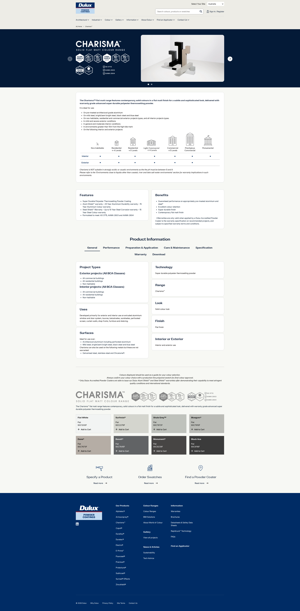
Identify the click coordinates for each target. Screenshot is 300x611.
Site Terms (121, 603)
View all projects (150, 537)
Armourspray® (122, 517)
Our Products (122, 505)
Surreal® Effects (123, 579)
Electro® (119, 545)
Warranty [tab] (141, 254)
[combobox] (179, 11)
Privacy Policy (107, 603)
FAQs (173, 536)
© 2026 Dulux (81, 603)
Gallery (146, 532)
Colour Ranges (150, 505)
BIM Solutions (149, 517)
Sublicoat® (120, 573)
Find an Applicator (180, 546)
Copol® (119, 528)
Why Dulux (94, 603)
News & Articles (151, 547)
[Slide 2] (151, 84)
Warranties (175, 511)
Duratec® (120, 539)
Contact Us (133, 603)
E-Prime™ (120, 551)
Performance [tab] (111, 247)
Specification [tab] (204, 247)
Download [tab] (158, 254)
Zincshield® (121, 584)
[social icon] (77, 523)
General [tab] (92, 247)
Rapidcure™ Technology (181, 531)
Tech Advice (148, 558)
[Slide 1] (148, 84)
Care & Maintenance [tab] (177, 247)
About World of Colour (153, 522)
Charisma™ (120, 522)
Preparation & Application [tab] (142, 247)
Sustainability (149, 552)
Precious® (120, 562)
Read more (98, 483)
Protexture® (121, 567)
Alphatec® (120, 511)
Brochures (175, 517)
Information (177, 505)
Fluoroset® (120, 556)
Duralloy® (120, 534)
